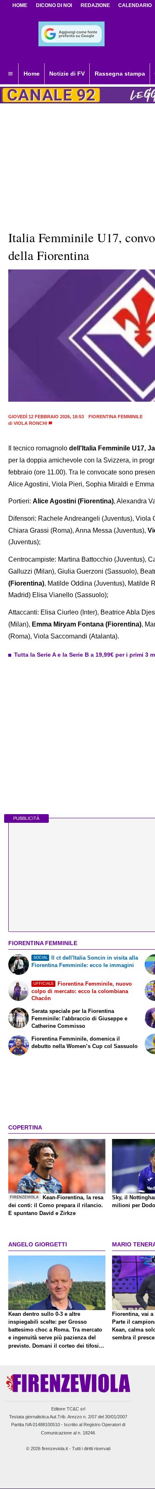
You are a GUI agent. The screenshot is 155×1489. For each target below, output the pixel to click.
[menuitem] (10, 74)
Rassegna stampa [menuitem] (120, 73)
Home (19, 5)
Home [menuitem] (32, 73)
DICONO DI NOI (54, 5)
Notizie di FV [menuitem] (67, 73)
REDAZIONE (95, 5)
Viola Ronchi (30, 423)
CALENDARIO (135, 5)
